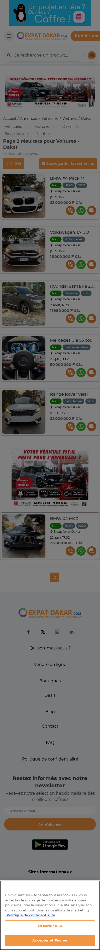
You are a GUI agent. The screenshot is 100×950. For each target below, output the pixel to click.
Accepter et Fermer (49, 940)
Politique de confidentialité (30, 915)
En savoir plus (50, 926)
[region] (50, 915)
